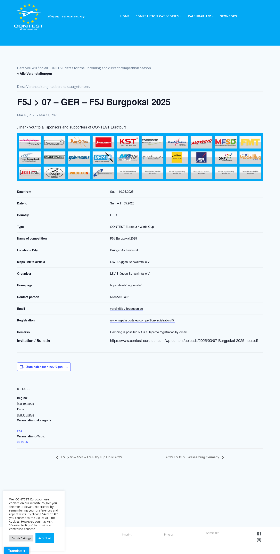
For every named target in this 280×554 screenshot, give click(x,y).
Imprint (127, 534)
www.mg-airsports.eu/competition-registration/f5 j (142, 320)
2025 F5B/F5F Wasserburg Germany (193, 457)
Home (125, 16)
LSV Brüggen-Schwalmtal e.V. (130, 261)
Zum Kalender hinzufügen (44, 367)
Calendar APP (199, 16)
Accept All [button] (44, 538)
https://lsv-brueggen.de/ (125, 285)
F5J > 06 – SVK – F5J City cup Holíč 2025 (91, 457)
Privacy (168, 534)
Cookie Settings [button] (21, 538)
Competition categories (157, 16)
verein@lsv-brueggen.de (126, 308)
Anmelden (212, 533)
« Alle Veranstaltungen (34, 73)
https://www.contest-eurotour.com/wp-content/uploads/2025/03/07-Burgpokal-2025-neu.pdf (184, 340)
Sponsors (228, 16)
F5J (19, 431)
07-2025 (22, 442)
